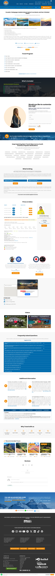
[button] (36, 281)
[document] (27, 288)
